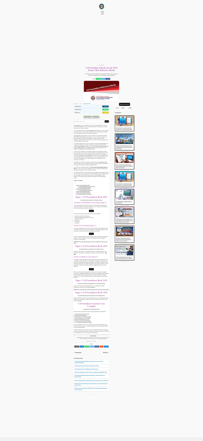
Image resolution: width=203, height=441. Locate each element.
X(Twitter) (104, 338)
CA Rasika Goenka (87, 316)
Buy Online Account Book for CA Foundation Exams (91, 200)
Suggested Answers (90, 147)
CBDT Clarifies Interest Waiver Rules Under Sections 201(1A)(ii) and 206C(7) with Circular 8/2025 (124, 166)
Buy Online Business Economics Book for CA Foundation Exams (91, 295)
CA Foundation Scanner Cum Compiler (84, 194)
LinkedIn (100, 338)
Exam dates (103, 143)
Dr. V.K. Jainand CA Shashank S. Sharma (83, 322)
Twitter (103, 78)
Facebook (108, 78)
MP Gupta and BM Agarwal (80, 315)
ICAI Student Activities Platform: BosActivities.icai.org (87, 365)
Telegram (106, 346)
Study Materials (81, 146)
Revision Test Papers (99, 146)
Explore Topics (87, 117)
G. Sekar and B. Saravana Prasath (82, 314)
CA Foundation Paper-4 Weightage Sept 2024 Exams (86, 369)
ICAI (80, 103)
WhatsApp (98, 78)
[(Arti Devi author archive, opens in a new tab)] (117, 107)
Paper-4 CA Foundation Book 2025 (83, 192)
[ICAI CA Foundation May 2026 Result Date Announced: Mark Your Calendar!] (124, 251)
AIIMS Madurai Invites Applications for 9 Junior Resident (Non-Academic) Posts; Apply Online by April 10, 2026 (124, 220)
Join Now (106, 106)
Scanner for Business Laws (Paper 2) (85, 190)
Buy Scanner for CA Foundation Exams (91, 309)
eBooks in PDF (104, 162)
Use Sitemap (95, 117)
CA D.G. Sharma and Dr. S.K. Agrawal (83, 318)
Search (107, 121)
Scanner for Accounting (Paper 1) (85, 187)
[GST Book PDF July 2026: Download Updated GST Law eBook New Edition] (124, 121)
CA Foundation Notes (87, 103)
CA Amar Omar (78, 316)
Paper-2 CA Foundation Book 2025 (83, 188)
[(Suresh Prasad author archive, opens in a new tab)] (131, 107)
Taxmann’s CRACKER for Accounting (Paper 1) (87, 186)
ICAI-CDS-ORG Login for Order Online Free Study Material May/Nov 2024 (91, 372)
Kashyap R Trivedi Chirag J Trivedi (82, 319)
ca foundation (92, 130)
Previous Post (78, 352)
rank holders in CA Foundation (85, 155)
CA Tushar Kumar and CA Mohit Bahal (83, 320)
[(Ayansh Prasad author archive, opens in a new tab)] (124, 107)
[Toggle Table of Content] (74, 183)
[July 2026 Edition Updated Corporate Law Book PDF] (124, 195)
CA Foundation (77, 125)
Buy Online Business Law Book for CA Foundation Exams (91, 249)
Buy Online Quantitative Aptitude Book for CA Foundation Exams (91, 283)
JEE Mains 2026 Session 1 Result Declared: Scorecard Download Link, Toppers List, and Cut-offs (123, 239)
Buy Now (91, 210)
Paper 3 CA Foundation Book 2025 (83, 191)
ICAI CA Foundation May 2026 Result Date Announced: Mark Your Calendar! (93, 289)
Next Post (105, 352)
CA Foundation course (78, 135)
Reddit (101, 346)
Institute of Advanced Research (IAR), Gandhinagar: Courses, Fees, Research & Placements (124, 147)
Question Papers (80, 147)
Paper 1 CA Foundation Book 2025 (83, 185)
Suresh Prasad (93, 335)
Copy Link (77, 346)
